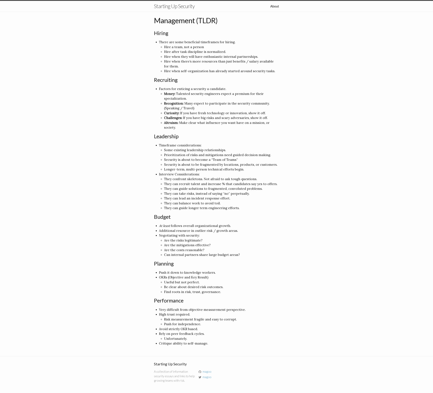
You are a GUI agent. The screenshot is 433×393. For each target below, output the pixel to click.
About (274, 6)
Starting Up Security (174, 6)
